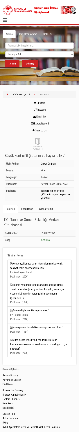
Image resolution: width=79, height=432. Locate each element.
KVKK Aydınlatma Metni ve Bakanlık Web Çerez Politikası (31, 427)
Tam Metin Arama (28, 34)
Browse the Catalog (13, 390)
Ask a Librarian (10, 418)
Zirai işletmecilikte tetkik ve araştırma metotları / (37, 327)
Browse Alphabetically (14, 394)
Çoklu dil (47, 34)
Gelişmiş (30, 63)
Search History (10, 375)
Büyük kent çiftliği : (22, 95)
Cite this (40, 102)
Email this (41, 116)
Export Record (41, 123)
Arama (9, 34)
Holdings (10, 208)
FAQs (5, 422)
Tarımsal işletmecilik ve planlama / (31, 310)
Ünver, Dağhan (48, 163)
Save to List (41, 130)
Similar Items (46, 208)
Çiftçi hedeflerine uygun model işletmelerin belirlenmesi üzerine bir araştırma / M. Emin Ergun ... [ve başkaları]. (38, 344)
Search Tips (9, 413)
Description (27, 208)
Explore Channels (12, 399)
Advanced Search (12, 379)
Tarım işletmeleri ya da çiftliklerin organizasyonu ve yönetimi (55, 194)
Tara (13, 63)
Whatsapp (40, 109)
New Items (8, 403)
